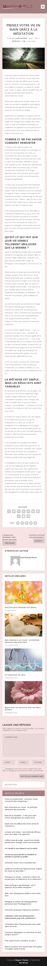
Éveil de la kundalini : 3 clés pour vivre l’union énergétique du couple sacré (20, 816)
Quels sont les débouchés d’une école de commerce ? (22, 825)
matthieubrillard (21, 38)
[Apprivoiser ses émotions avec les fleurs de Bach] (23, 692)
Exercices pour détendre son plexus (21, 607)
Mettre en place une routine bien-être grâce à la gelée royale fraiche (23, 947)
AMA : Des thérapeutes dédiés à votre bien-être (23, 894)
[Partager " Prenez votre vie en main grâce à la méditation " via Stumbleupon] (18, 516)
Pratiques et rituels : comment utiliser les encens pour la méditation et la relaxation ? (23, 878)
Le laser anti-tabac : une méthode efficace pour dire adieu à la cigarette (22, 833)
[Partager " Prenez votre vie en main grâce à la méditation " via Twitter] (13, 511)
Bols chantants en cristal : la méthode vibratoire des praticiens (22, 641)
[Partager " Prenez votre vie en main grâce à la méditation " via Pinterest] (28, 511)
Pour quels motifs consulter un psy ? (20, 940)
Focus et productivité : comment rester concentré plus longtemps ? (21, 800)
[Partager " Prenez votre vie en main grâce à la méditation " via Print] (28, 516)
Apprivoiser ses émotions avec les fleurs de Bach (23, 708)
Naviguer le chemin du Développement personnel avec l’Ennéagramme (21, 902)
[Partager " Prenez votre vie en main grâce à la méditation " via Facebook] (9, 511)
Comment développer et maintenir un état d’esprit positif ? (23, 933)
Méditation (16, 41)
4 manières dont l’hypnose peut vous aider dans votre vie (23, 925)
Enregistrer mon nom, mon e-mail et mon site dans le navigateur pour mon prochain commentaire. (22, 770)
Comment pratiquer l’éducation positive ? (22, 910)
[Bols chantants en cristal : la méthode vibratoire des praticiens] (23, 625)
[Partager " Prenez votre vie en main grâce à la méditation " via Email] (23, 516)
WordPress (23, 963)
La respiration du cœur (15, 675)
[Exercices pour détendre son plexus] (23, 592)
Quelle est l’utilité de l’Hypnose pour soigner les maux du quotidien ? (23, 869)
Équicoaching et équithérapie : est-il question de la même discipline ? (20, 886)
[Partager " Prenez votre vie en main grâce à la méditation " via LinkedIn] (33, 511)
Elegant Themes (21, 960)
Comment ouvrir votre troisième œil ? (20, 863)
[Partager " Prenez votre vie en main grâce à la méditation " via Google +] (18, 511)
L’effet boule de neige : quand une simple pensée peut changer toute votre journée (22, 841)
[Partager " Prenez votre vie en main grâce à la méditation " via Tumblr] (23, 511)
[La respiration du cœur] (23, 659)
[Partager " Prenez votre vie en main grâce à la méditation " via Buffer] (38, 511)
